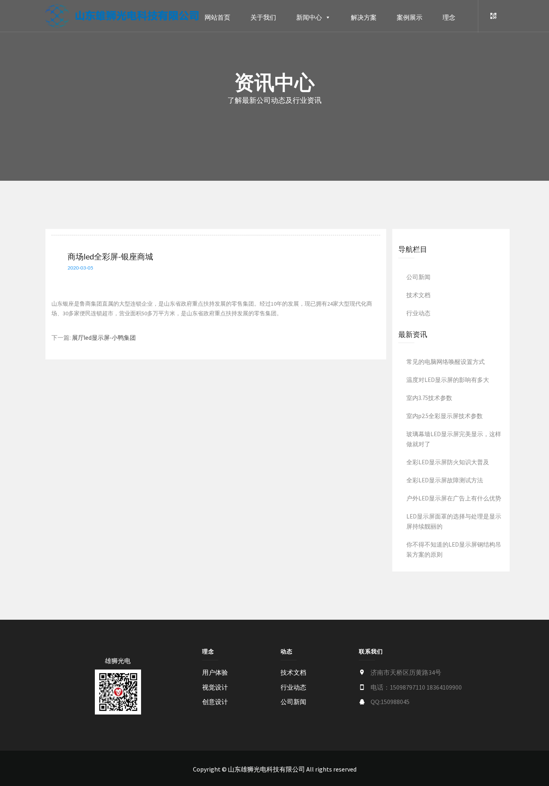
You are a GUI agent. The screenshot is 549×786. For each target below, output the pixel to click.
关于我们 (263, 17)
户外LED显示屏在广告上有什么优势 (453, 498)
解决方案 (364, 17)
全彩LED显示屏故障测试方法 (444, 480)
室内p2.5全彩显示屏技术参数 (444, 416)
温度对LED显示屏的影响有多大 (447, 380)
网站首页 (217, 17)
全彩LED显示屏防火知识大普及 (447, 462)
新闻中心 (309, 17)
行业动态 (418, 313)
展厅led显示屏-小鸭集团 (104, 337)
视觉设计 (215, 687)
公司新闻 (418, 277)
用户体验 (215, 672)
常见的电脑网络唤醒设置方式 (445, 361)
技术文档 (418, 295)
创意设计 (215, 702)
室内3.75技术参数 (429, 398)
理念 (448, 17)
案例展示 (409, 17)
